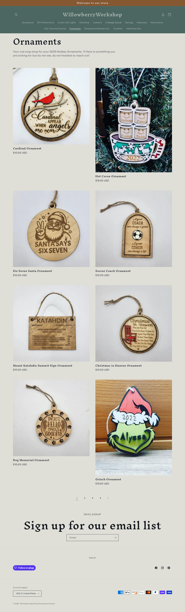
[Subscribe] (115, 537)
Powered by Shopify (47, 604)
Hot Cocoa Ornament (110, 176)
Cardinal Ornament (27, 148)
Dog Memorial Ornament (31, 460)
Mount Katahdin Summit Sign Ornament (42, 365)
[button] (16, 14)
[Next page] (108, 498)
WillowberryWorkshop (29, 604)
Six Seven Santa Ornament (32, 270)
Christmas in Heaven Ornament (118, 365)
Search (92, 557)
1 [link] (76, 498)
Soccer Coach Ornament (113, 270)
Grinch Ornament (108, 479)
